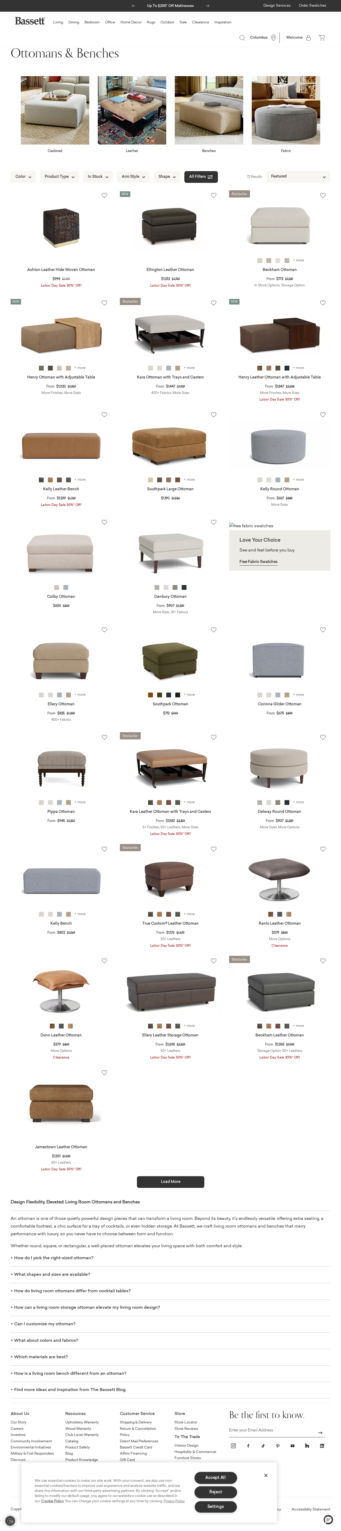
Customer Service (137, 1414)
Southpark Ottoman (170, 704)
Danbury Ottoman (170, 597)
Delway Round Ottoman (279, 812)
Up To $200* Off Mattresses (170, 6)
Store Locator (185, 1422)
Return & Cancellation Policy (138, 1432)
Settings (216, 1507)
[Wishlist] (104, 195)
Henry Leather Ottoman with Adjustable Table (279, 378)
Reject (215, 1492)
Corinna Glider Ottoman (280, 704)
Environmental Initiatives (31, 1447)
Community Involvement (31, 1441)
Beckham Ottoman (280, 270)
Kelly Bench (61, 924)
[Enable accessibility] (10, 1521)
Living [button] (58, 22)
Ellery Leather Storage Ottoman (170, 1036)
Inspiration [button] (223, 22)
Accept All (215, 1478)
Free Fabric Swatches (258, 562)
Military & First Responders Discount (32, 1457)
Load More (170, 1182)
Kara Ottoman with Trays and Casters (170, 378)
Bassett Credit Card (136, 1447)
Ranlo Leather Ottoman (280, 924)
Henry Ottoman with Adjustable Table (61, 378)
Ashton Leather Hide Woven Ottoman (61, 270)
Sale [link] (183, 22)
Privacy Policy (174, 1501)
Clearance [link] (200, 22)
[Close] (266, 1475)
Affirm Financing (133, 1453)
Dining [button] (73, 22)
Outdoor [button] (167, 22)
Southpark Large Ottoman (170, 489)
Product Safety (77, 1447)
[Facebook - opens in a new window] (248, 1446)
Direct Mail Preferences (139, 1441)
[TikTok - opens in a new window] (263, 1446)
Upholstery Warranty (82, 1422)
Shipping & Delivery (136, 1422)
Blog (69, 1453)
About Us (20, 1414)
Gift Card (127, 1460)
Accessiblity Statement (311, 1509)
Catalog (71, 1441)
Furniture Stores (187, 1458)
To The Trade (187, 1437)
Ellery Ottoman (61, 704)
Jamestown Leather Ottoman (61, 1147)
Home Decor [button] (130, 22)
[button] (133, 4)
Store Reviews (186, 1429)
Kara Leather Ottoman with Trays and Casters (170, 812)
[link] (276, 6)
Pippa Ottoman (61, 812)
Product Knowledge (81, 1460)
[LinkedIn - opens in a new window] (322, 1446)
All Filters (197, 177)
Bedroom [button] (92, 22)
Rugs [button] (151, 22)
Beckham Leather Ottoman (279, 1036)
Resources (75, 1414)
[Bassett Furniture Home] (30, 21)
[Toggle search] (242, 38)
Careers (17, 1429)
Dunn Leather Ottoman (61, 1036)
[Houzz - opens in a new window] (307, 1446)
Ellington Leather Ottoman (170, 270)
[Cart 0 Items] (322, 38)
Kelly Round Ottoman (279, 489)
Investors (18, 1435)
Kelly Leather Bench (61, 489)
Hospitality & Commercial (195, 1452)
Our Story (18, 1422)
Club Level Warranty (82, 1435)
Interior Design (186, 1445)
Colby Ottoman (61, 597)
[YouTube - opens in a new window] (292, 1446)
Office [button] (110, 22)
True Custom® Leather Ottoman (170, 924)
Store (179, 1414)
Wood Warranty (78, 1429)
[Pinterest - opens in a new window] (278, 1446)
